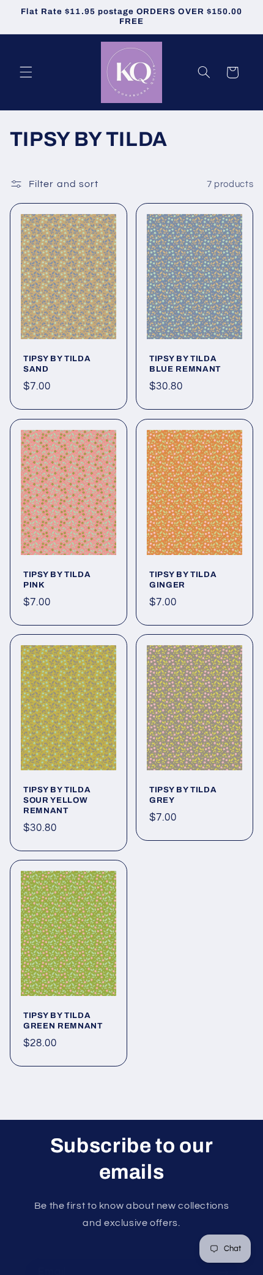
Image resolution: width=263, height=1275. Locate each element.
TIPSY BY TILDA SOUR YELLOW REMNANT (57, 800)
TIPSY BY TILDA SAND (57, 364)
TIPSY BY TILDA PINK (57, 579)
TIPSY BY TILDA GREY (183, 795)
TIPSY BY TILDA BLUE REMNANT (185, 364)
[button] (26, 72)
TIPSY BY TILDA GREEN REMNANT (63, 1021)
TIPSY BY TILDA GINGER (183, 579)
